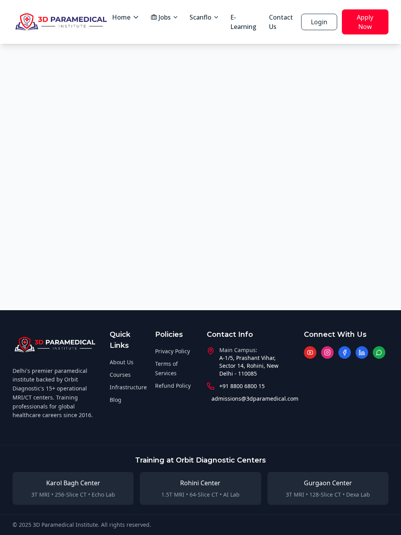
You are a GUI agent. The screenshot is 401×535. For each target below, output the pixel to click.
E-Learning (243, 22)
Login (319, 22)
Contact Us (281, 22)
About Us (122, 362)
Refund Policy (173, 385)
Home (121, 17)
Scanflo (200, 17)
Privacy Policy (172, 351)
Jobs (165, 17)
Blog (115, 399)
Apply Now (365, 22)
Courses (120, 374)
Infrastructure (128, 387)
